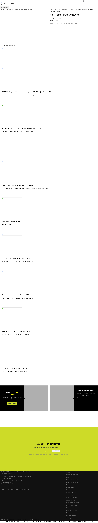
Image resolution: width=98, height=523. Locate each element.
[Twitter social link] (33, 1)
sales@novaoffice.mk (5, 1)
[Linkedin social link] (37, 1)
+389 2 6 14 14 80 (15, 1)
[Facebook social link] (31, 1)
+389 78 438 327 (24, 1)
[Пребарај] (94, 4)
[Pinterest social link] (35, 1)
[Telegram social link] (38, 1)
